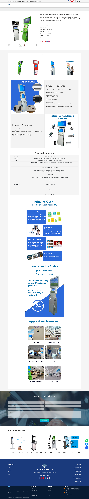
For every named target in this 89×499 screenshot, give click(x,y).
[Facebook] (68, 1)
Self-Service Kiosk (34, 492)
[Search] (78, 1)
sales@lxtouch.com (69, 494)
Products (44, 4)
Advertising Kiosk (34, 490)
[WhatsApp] (9, 495)
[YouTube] (73, 1)
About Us (49, 488)
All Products (33, 488)
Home (37, 4)
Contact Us (76, 4)
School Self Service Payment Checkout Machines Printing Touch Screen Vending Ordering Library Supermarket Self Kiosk (16, 453)
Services (52, 4)
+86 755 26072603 (69, 492)
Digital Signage (34, 495)
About (58, 4)
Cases (64, 4)
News (69, 4)
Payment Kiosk (33, 493)
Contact (49, 495)
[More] (75, 1)
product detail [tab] (44, 54)
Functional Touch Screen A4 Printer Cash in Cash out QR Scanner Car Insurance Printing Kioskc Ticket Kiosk (35, 453)
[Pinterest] (71, 1)
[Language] (80, 1)
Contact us (10, 475)
